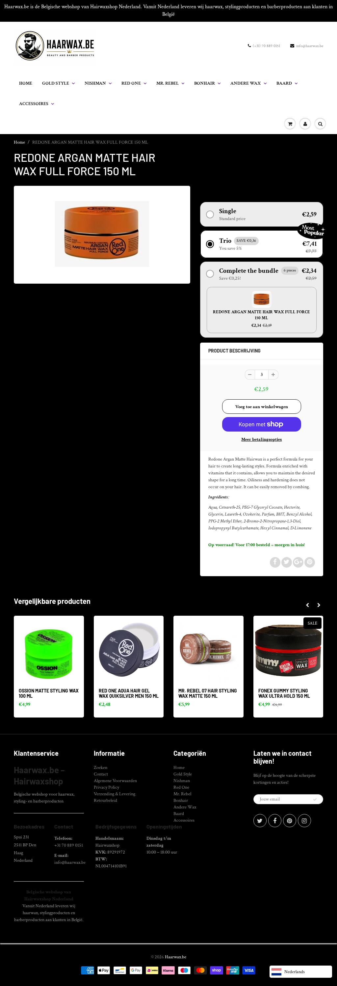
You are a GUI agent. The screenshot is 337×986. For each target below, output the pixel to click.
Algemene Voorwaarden (115, 781)
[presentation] (307, 605)
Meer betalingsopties (261, 439)
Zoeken (100, 768)
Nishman (95, 83)
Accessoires (33, 104)
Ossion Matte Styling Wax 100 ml (49, 693)
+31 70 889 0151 (68, 845)
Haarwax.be (175, 957)
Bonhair (204, 83)
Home (25, 83)
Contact (101, 774)
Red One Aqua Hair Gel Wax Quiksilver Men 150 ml (129, 693)
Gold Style (55, 83)
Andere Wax (245, 83)
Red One (131, 83)
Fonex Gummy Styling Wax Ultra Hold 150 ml (284, 693)
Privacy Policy (106, 787)
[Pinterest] (289, 820)
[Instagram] (304, 820)
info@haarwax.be (309, 45)
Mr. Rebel (167, 83)
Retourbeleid (105, 800)
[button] (262, 214)
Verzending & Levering (114, 794)
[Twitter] (260, 820)
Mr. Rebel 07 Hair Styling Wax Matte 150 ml (207, 693)
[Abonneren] (315, 799)
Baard (284, 83)
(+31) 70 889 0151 (266, 45)
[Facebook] (274, 820)
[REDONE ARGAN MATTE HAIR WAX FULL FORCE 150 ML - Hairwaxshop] (102, 233)
